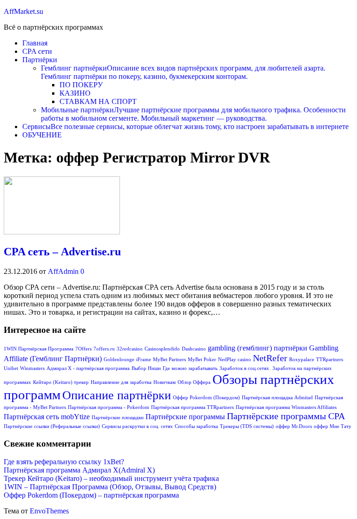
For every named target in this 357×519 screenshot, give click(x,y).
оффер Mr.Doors (294, 426)
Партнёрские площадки (118, 417)
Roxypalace (301, 359)
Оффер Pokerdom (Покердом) (206, 397)
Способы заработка (196, 426)
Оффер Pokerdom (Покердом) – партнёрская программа (91, 495)
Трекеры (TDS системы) (247, 426)
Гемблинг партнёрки (183, 72)
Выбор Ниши (146, 368)
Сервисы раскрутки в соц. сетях (137, 426)
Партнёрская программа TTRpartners (192, 407)
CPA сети (37, 51)
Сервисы (185, 126)
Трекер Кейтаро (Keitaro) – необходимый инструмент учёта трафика (111, 478)
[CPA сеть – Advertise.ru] (62, 232)
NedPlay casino (234, 359)
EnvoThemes (49, 511)
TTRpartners (329, 359)
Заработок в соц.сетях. (245, 368)
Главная (34, 43)
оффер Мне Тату (332, 426)
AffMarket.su (23, 11)
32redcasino (130, 348)
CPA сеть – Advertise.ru (62, 252)
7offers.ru (104, 348)
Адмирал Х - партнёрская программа (88, 368)
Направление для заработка (121, 382)
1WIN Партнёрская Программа (38, 348)
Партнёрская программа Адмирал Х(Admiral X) (79, 470)
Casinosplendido (162, 348)
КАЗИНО (75, 93)
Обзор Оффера (194, 382)
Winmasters (32, 368)
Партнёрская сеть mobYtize (47, 417)
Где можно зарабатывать (190, 368)
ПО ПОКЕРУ (81, 85)
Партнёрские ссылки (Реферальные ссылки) (52, 426)
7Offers (83, 348)
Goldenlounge (119, 359)
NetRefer (270, 358)
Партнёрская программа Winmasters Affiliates (286, 407)
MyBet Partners (169, 359)
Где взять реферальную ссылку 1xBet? (64, 462)
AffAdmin (64, 271)
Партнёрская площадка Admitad (277, 397)
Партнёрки (39, 60)
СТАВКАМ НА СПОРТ (98, 101)
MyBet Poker (202, 359)
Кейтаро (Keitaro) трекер (61, 382)
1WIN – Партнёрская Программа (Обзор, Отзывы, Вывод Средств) (110, 487)
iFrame (143, 359)
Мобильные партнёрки (193, 114)
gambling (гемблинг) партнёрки (257, 348)
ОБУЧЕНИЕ (42, 135)
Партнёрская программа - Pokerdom (108, 407)
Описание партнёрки (116, 395)
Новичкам (164, 382)
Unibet (11, 368)
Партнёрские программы (185, 417)
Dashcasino (194, 348)
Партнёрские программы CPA (286, 416)
